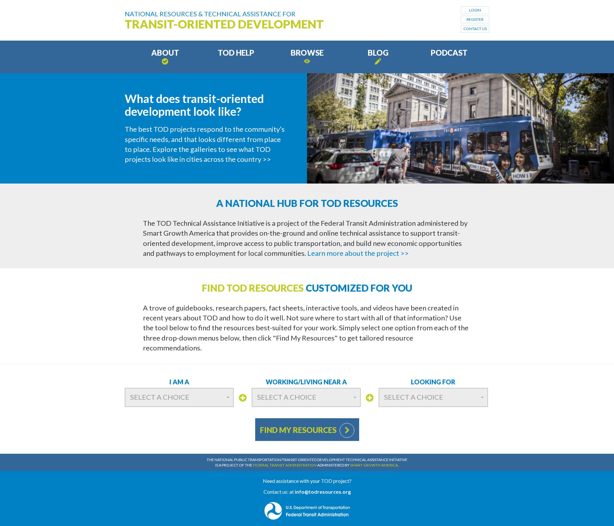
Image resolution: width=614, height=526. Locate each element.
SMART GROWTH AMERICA (374, 465)
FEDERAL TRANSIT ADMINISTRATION (285, 465)
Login (475, 10)
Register (475, 19)
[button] (179, 397)
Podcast (449, 52)
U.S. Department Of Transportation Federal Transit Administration (307, 511)
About (165, 52)
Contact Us (475, 28)
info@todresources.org (323, 492)
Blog (378, 52)
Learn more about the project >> (358, 253)
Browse (307, 52)
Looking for (433, 382)
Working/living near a (306, 382)
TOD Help (236, 52)
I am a (179, 382)
